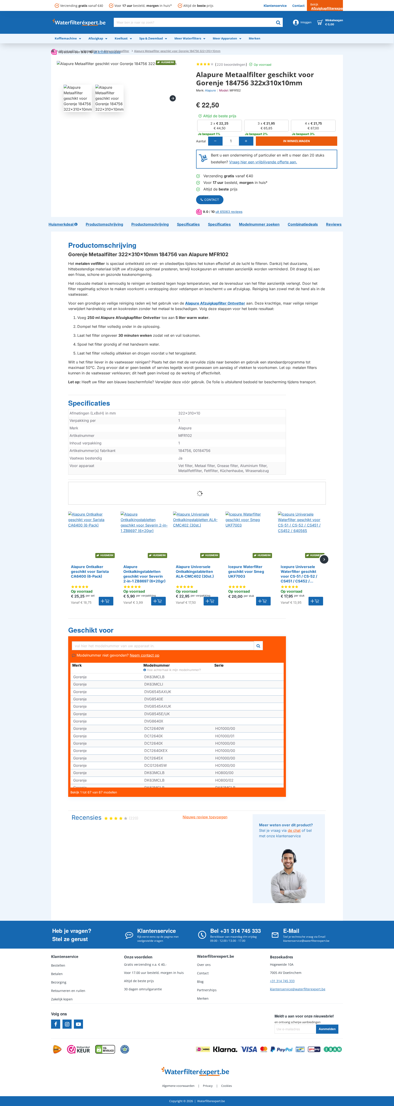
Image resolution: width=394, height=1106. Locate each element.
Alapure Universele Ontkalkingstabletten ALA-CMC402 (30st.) (195, 571)
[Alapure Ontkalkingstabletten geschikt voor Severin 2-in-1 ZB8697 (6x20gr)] (144, 535)
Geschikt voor (91, 630)
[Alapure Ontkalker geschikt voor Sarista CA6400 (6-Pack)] (92, 535)
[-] (215, 141)
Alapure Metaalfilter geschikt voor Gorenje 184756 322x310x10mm (177, 51)
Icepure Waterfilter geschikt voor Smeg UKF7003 (246, 571)
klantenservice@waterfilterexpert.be (297, 989)
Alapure (210, 90)
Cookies (226, 1086)
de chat (294, 830)
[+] (246, 141)
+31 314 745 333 (282, 981)
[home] (52, 50)
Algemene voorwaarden (178, 1086)
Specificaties (89, 403)
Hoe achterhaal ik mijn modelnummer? (173, 669)
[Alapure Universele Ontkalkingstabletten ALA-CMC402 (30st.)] (197, 535)
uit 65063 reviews (228, 212)
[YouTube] (78, 1024)
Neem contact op (144, 655)
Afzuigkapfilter (68, 51)
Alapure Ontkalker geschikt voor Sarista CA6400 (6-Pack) (90, 571)
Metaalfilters (91, 51)
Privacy (208, 1086)
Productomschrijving (102, 245)
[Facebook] (55, 1024)
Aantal (201, 141)
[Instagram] (67, 1024)
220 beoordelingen (231, 64)
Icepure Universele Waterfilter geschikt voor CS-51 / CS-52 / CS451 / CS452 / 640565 (299, 574)
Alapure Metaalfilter (116, 51)
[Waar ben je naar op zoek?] (278, 22)
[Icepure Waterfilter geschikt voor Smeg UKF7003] (249, 535)
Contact (211, 199)
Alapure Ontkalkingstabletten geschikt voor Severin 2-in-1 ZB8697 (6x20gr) (144, 573)
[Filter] (258, 645)
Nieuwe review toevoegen (205, 817)
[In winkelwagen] (106, 601)
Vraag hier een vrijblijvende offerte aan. (263, 162)
